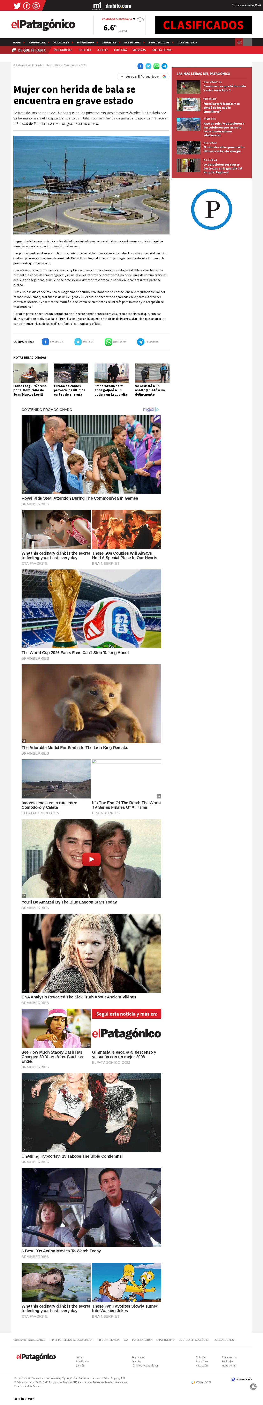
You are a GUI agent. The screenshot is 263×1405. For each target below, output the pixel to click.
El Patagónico (21, 65)
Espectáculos (159, 42)
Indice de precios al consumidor (71, 1340)
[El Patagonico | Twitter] (17, 6)
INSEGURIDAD (63, 50)
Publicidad (228, 1361)
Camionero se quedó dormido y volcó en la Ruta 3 (224, 88)
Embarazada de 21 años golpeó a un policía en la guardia (111, 390)
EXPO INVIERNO (165, 1340)
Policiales (61, 42)
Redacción (202, 1365)
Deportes (109, 42)
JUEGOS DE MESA (224, 1340)
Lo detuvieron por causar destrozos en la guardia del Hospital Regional (222, 168)
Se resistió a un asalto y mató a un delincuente (150, 390)
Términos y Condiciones (145, 1365)
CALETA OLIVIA (161, 50)
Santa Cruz (132, 42)
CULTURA (120, 50)
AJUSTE (102, 50)
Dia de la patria (142, 1340)
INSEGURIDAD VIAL (212, 81)
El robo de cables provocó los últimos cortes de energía (69, 390)
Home (17, 42)
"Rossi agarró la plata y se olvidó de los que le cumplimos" (221, 107)
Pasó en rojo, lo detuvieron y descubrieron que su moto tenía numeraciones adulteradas (223, 129)
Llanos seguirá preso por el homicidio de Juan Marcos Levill (30, 390)
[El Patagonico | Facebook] (26, 6)
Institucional (228, 1365)
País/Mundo (85, 42)
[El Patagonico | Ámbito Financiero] (119, 6)
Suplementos (229, 1357)
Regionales (37, 42)
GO (126, 1340)
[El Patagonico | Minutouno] (97, 6)
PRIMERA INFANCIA (109, 1340)
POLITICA (84, 50)
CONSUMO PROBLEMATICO (29, 1340)
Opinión (80, 1365)
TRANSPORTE (209, 99)
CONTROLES (209, 119)
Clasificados (187, 42)
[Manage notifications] (253, 1386)
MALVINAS (139, 50)
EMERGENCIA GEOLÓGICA (194, 1340)
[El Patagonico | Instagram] (36, 6)
